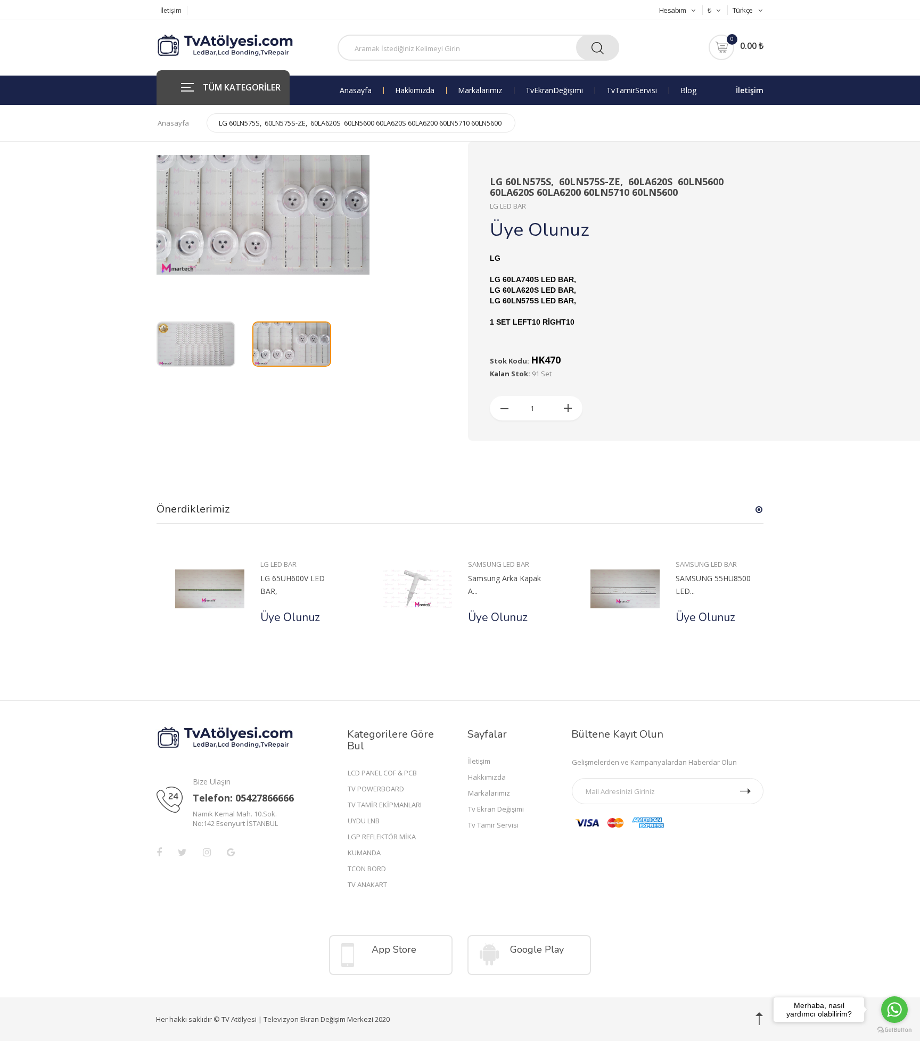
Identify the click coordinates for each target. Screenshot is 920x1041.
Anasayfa (356, 90)
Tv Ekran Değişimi (554, 90)
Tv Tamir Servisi (631, 90)
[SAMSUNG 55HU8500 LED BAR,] (625, 588)
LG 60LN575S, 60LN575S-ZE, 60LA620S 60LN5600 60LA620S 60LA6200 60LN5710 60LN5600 (360, 123)
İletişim (171, 10)
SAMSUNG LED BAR (498, 564)
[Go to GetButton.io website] (894, 1030)
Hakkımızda (414, 90)
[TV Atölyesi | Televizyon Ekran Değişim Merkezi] (225, 46)
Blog (688, 90)
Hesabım (672, 10)
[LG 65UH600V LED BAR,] (209, 588)
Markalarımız (480, 90)
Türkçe (743, 10)
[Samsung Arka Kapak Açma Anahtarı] (417, 588)
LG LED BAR (278, 564)
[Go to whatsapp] (894, 1009)
